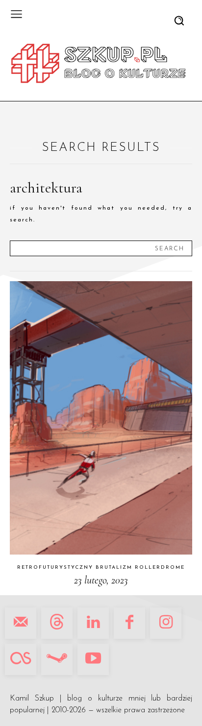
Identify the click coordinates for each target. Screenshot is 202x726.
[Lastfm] (20, 659)
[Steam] (57, 659)
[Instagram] (165, 623)
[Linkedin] (93, 623)
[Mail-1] (20, 623)
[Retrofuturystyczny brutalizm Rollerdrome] (101, 418)
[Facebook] (129, 623)
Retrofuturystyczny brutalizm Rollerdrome (101, 567)
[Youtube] (93, 659)
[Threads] (57, 623)
